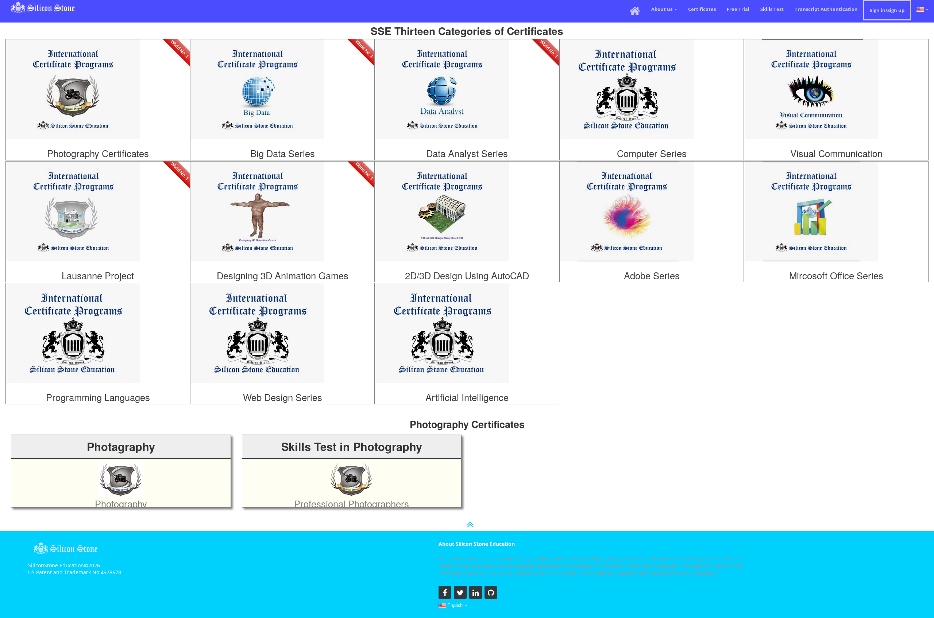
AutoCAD (465, 192)
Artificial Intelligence (467, 397)
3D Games (280, 192)
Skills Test (772, 9)
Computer (650, 70)
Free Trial (738, 9)
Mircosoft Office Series (836, 275)
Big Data (280, 70)
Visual (834, 70)
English (455, 605)
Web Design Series (282, 397)
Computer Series (652, 153)
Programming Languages (98, 397)
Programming (96, 314)
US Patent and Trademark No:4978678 (74, 572)
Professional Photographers (351, 503)
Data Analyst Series (467, 153)
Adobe (649, 192)
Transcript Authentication (826, 9)
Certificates (702, 9)
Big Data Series (282, 153)
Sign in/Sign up (887, 10)
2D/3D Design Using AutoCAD (467, 275)
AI (465, 314)
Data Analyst (465, 70)
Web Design (280, 314)
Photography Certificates (98, 153)
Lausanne (96, 192)
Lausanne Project (98, 275)
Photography (96, 70)
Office (834, 192)
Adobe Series (652, 275)
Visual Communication (836, 153)
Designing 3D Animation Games (282, 275)
